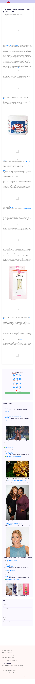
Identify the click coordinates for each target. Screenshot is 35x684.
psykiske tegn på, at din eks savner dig (8, 655)
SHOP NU (4, 160)
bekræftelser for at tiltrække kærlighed (8, 653)
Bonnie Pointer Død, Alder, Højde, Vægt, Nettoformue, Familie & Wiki (12, 668)
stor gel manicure (11, 319)
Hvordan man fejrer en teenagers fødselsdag (9, 670)
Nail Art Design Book (20, 73)
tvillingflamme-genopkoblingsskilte (7, 650)
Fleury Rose (28, 161)
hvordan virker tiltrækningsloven (7, 652)
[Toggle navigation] (32, 1)
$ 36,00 (23, 159)
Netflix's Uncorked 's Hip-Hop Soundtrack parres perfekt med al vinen (13, 665)
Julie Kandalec (17, 67)
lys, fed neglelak (8, 45)
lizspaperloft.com (25, 676)
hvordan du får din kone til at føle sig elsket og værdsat (11, 660)
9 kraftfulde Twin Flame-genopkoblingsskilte (9, 672)
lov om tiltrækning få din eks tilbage (8, 657)
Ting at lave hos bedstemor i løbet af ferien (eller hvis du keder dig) (12, 667)
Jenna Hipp (5, 188)
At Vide (17, 392)
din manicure (17, 45)
